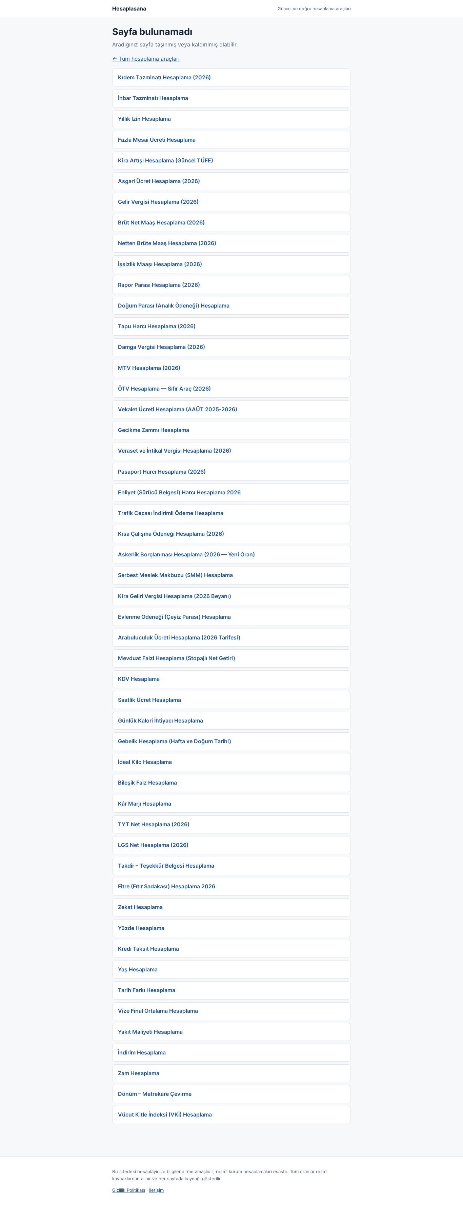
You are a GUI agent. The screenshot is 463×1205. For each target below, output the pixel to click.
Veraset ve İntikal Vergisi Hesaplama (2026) (174, 450)
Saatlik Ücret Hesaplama (149, 699)
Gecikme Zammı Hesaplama (153, 430)
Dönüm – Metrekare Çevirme (155, 1093)
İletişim (156, 1190)
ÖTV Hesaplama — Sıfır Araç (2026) (164, 388)
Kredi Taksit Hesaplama (148, 948)
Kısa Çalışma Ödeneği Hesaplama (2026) (171, 533)
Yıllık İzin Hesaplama (144, 118)
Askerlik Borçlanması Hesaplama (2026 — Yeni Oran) (186, 554)
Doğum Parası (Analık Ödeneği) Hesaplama (173, 305)
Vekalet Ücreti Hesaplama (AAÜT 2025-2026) (177, 409)
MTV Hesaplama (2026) (149, 367)
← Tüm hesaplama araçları (146, 58)
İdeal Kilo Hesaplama (145, 761)
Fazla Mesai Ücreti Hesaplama (157, 139)
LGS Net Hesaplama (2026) (153, 845)
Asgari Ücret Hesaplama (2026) (159, 181)
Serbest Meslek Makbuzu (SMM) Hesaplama (175, 575)
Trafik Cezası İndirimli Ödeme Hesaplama (170, 513)
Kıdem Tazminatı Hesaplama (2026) (164, 77)
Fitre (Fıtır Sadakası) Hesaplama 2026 (166, 886)
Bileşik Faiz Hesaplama (147, 782)
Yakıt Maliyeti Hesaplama (150, 1031)
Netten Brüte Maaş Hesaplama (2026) (167, 243)
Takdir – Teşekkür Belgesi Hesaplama (166, 865)
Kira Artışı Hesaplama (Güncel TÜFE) (165, 160)
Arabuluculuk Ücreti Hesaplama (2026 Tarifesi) (179, 637)
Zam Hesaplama (138, 1073)
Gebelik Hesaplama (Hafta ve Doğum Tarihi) (174, 741)
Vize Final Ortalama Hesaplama (158, 1010)
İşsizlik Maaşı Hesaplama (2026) (160, 264)
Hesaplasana (129, 8)
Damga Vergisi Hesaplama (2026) (161, 346)
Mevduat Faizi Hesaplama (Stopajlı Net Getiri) (176, 658)
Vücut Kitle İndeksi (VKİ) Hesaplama (165, 1114)
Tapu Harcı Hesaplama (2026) (157, 326)
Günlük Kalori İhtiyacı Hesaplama (160, 720)
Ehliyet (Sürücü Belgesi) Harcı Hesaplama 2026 (179, 492)
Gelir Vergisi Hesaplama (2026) (158, 201)
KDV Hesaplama (139, 678)
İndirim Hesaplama (142, 1052)
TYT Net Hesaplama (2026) (153, 824)
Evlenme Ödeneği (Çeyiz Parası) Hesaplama (174, 616)
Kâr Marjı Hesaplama (144, 803)
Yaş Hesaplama (138, 969)
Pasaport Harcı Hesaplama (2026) (162, 471)
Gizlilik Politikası (128, 1190)
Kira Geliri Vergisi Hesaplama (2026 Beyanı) (174, 596)
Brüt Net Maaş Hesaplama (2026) (161, 222)
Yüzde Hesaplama (141, 928)
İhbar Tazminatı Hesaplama (153, 98)
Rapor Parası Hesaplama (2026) (159, 284)
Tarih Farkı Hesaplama (146, 990)
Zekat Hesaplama (140, 907)
